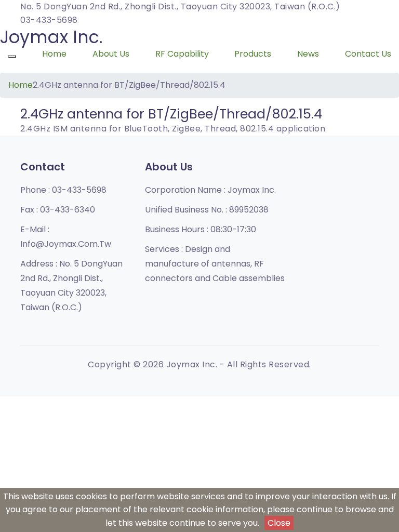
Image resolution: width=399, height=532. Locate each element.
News (308, 54)
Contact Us (368, 54)
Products (252, 54)
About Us (110, 54)
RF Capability (182, 54)
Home (54, 54)
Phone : (63, 190)
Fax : (57, 210)
